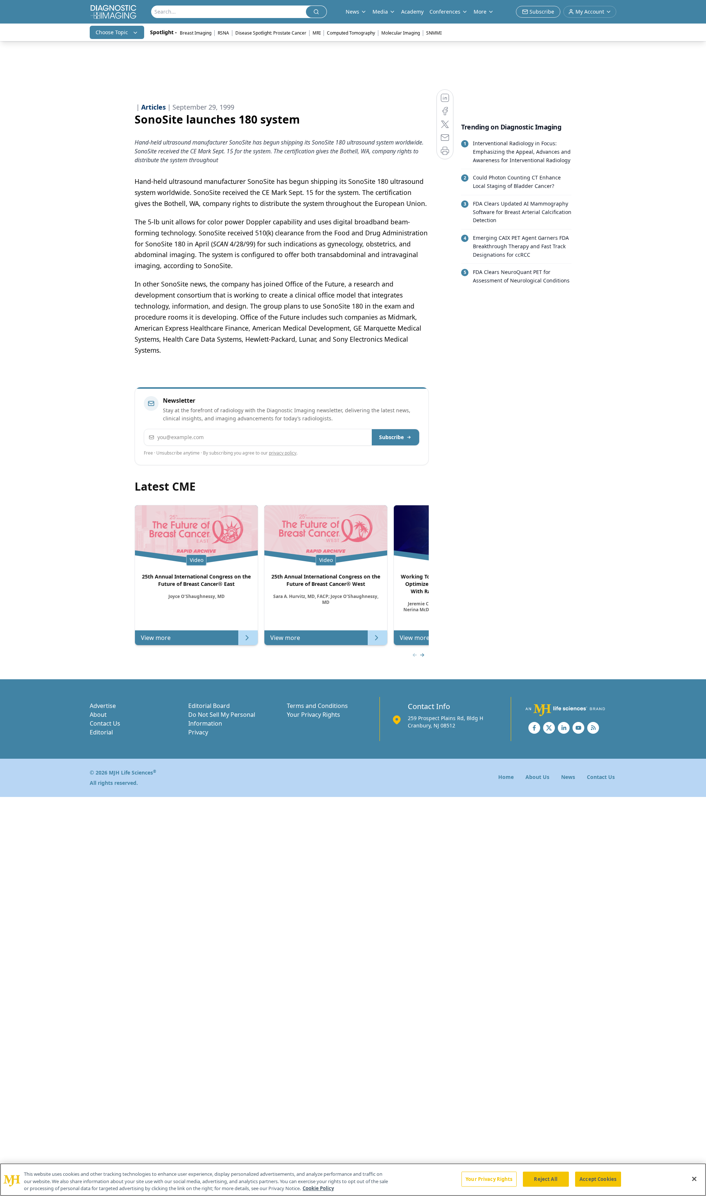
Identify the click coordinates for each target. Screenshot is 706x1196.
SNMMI (434, 33)
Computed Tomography (351, 33)
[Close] (694, 1179)
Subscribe (391, 437)
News (568, 776)
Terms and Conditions (317, 706)
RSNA (223, 33)
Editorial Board (209, 706)
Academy (412, 11)
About (98, 715)
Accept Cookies (598, 1178)
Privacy (198, 732)
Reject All (545, 1178)
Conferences (444, 11)
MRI (317, 33)
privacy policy (282, 453)
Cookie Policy (318, 1188)
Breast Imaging (195, 33)
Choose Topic (112, 32)
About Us (537, 776)
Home (506, 776)
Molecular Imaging (400, 33)
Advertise (103, 706)
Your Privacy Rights (313, 715)
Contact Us (105, 723)
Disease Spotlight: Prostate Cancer (270, 33)
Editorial (101, 732)
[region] (353, 1179)
